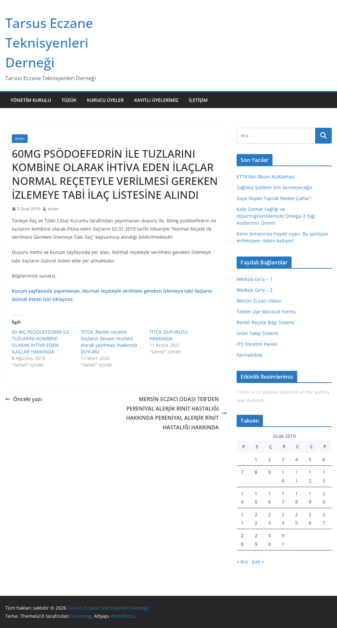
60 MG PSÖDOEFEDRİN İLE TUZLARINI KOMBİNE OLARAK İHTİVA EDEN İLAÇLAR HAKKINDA (40, 342)
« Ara (242, 561)
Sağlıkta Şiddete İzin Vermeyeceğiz (275, 187)
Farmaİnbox (250, 355)
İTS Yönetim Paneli (257, 344)
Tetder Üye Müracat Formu (266, 311)
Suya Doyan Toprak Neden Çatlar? (274, 198)
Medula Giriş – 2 (254, 290)
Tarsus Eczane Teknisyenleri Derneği (49, 42)
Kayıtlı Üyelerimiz (156, 100)
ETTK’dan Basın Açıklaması (266, 176)
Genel (19, 138)
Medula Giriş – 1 (254, 279)
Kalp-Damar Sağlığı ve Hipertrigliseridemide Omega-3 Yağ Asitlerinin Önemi (276, 216)
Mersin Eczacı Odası (259, 301)
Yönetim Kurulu (31, 100)
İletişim (198, 100)
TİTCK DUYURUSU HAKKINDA (168, 335)
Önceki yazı (27, 399)
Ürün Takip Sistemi (257, 333)
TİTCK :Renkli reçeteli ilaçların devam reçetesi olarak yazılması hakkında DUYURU (109, 342)
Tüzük (69, 100)
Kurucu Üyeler (105, 100)
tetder (53, 209)
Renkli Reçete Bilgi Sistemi (266, 322)
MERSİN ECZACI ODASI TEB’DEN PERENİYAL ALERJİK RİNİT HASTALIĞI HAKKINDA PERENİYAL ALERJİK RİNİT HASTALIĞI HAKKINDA (172, 413)
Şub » (258, 561)
